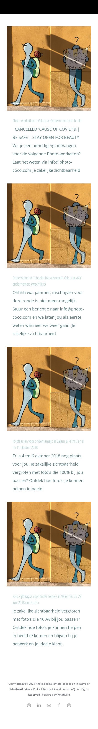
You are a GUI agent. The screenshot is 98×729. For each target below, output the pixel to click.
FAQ (72, 689)
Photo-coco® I (45, 684)
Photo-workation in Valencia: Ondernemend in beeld (47, 120)
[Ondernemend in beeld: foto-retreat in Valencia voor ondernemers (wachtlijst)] (49, 225)
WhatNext (63, 695)
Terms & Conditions (55, 689)
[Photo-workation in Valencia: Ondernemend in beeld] (49, 68)
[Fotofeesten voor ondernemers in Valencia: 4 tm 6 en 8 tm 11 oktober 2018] (49, 389)
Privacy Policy (32, 689)
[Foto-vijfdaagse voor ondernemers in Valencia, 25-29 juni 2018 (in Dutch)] (49, 544)
